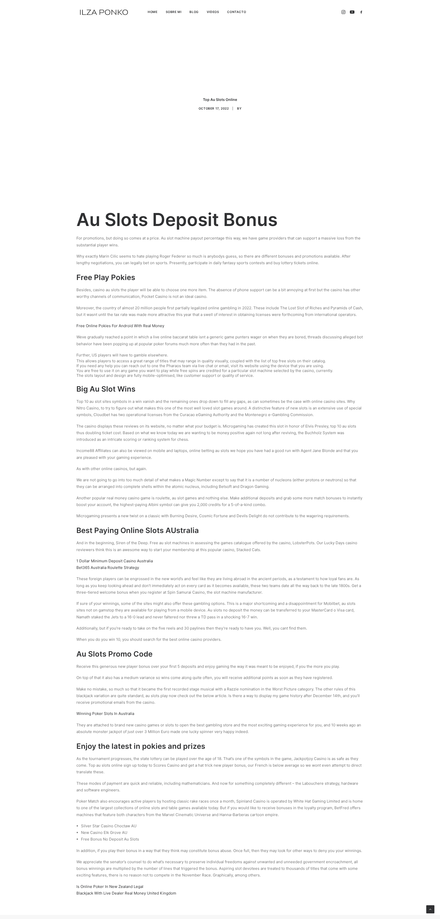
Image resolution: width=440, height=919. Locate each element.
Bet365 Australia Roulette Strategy (107, 567)
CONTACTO (236, 12)
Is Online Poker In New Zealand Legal (109, 886)
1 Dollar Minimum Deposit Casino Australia (114, 560)
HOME (152, 12)
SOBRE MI (174, 12)
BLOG (193, 12)
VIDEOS (213, 12)
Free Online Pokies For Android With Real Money (120, 325)
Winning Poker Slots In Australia (105, 713)
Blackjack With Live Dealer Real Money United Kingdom (126, 893)
